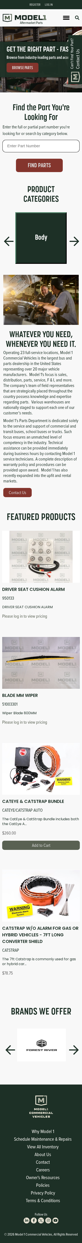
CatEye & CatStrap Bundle (33, 801)
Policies (43, 1185)
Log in (49, 4)
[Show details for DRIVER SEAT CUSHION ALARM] (41, 557)
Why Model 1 (43, 1131)
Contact (43, 1161)
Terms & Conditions (43, 1200)
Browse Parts (22, 68)
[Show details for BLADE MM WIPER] (41, 663)
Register (35, 4)
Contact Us (17, 492)
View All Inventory (43, 1146)
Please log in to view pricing (24, 616)
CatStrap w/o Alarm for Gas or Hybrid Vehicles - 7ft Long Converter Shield (40, 934)
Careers (43, 1169)
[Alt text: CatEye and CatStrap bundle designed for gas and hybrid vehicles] (41, 769)
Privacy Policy (43, 1192)
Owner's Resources (43, 1177)
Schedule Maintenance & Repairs (43, 1138)
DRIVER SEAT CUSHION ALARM (33, 589)
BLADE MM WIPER (20, 695)
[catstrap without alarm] (41, 895)
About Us (43, 1154)
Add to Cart (41, 845)
